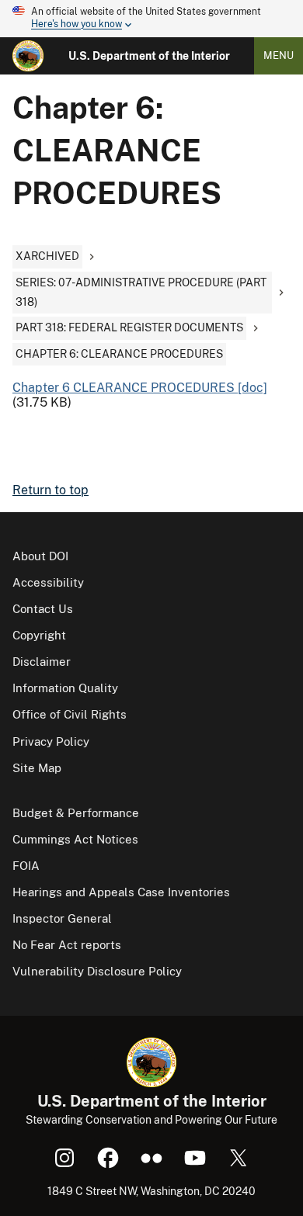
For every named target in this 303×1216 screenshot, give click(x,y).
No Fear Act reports (66, 944)
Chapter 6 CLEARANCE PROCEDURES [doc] (139, 387)
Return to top (50, 490)
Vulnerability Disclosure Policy (97, 971)
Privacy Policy (50, 741)
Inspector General (62, 918)
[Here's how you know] (151, 18)
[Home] (28, 55)
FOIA (26, 865)
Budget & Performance (75, 812)
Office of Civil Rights (69, 714)
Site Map (36, 767)
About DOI (40, 556)
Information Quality (65, 688)
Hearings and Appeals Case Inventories (121, 892)
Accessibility (48, 582)
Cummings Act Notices (75, 839)
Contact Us (42, 608)
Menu (278, 55)
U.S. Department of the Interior (149, 56)
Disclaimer (41, 661)
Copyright (39, 635)
